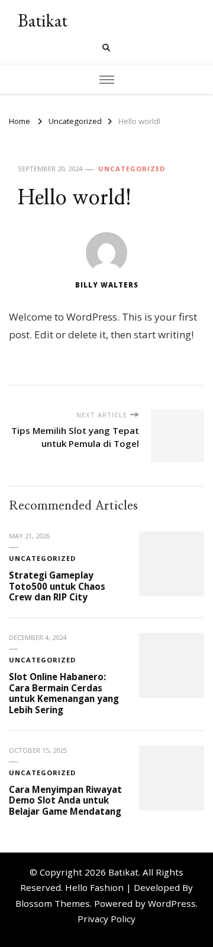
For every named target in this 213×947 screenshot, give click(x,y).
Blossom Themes (52, 903)
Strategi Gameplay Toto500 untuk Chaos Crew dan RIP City (57, 586)
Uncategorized (131, 168)
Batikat (42, 20)
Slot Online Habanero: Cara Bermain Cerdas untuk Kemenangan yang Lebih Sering (64, 693)
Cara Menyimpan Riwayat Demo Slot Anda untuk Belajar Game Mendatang (65, 800)
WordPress (172, 903)
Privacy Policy (106, 919)
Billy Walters (106, 284)
